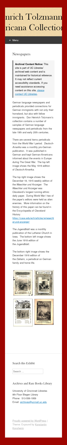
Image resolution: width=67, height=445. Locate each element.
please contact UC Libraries (29, 92)
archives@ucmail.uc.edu (33, 402)
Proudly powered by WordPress (29, 420)
